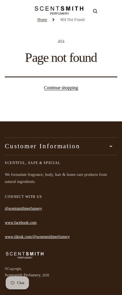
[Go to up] (113, 286)
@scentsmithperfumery (23, 208)
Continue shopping (61, 87)
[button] (8, 10)
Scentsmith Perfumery (23, 275)
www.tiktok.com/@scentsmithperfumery (37, 237)
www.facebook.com (21, 222)
